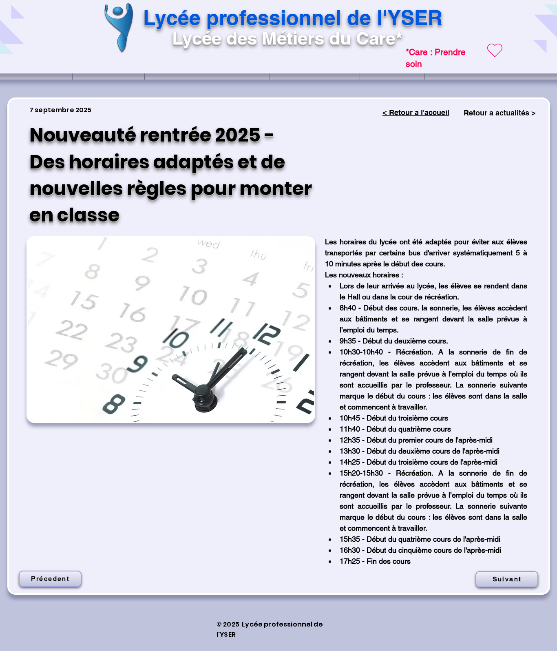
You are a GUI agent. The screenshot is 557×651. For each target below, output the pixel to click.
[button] (171, 329)
